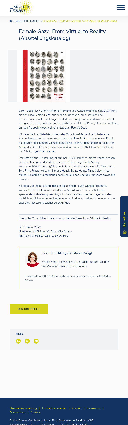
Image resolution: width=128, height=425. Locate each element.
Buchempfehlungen (27, 21)
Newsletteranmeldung (23, 408)
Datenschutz (17, 412)
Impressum (93, 408)
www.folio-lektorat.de (71, 266)
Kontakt (76, 408)
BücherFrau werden (54, 408)
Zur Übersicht (28, 309)
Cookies (36, 412)
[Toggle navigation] (120, 8)
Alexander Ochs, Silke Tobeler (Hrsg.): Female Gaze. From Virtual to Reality (65, 218)
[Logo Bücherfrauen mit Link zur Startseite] (21, 7)
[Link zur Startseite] (12, 21)
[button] (18, 341)
